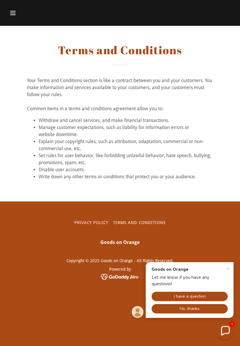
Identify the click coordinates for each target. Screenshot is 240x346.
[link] (120, 276)
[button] (24, 13)
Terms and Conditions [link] (139, 222)
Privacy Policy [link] (91, 222)
